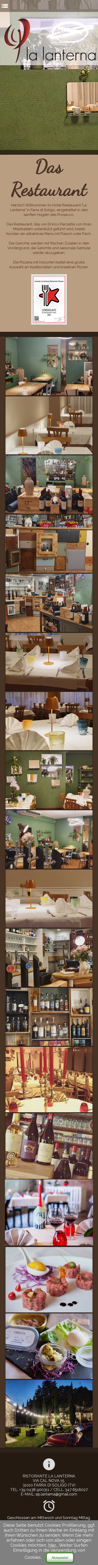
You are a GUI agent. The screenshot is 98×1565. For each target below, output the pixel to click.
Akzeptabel (60, 1558)
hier (52, 1545)
